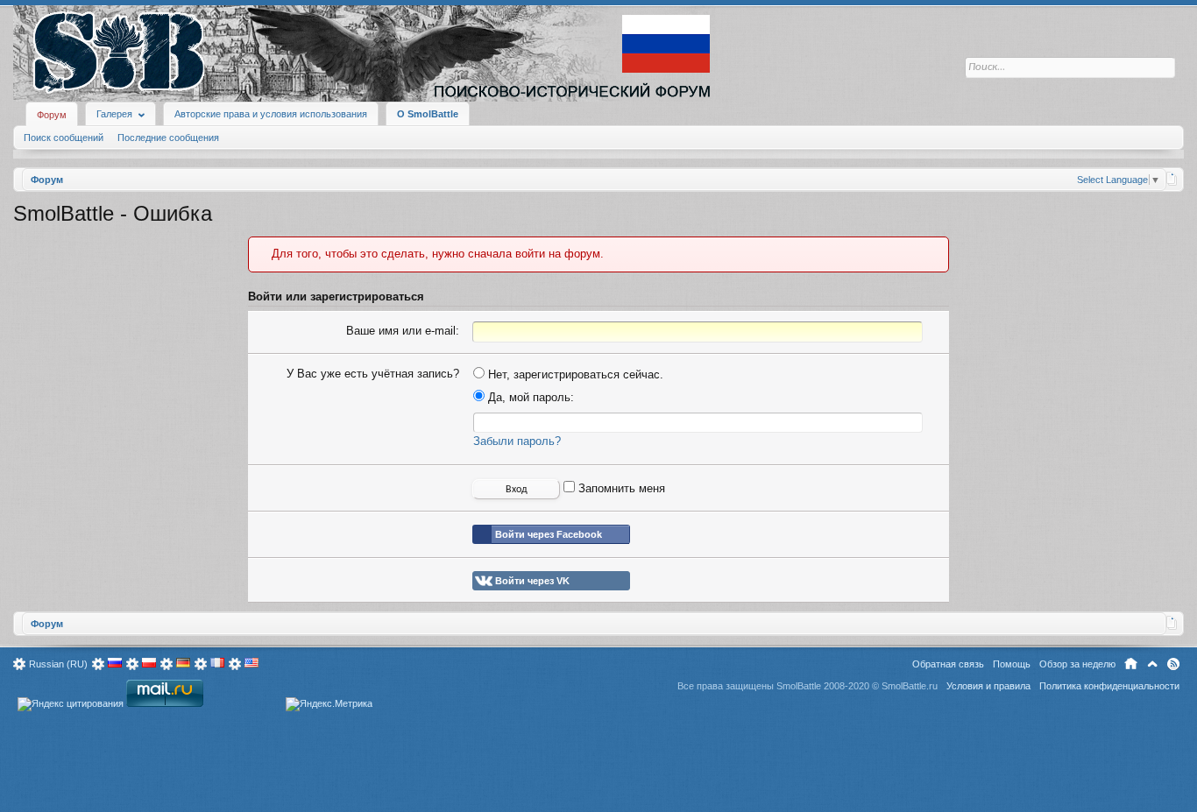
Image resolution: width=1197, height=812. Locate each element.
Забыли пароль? (517, 441)
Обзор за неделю (1077, 664)
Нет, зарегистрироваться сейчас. (574, 374)
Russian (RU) (58, 664)
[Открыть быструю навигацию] (1172, 179)
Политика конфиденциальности (1109, 686)
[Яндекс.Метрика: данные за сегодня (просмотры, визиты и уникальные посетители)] (329, 704)
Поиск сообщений (63, 137)
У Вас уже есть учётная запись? (373, 373)
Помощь (1012, 664)
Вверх (1152, 664)
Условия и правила (988, 686)
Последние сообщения (168, 137)
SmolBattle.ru (910, 686)
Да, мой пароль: (529, 397)
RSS (1173, 664)
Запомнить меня (620, 488)
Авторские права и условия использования (270, 114)
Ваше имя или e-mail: (402, 330)
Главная (1130, 664)
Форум (52, 114)
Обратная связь (948, 664)
